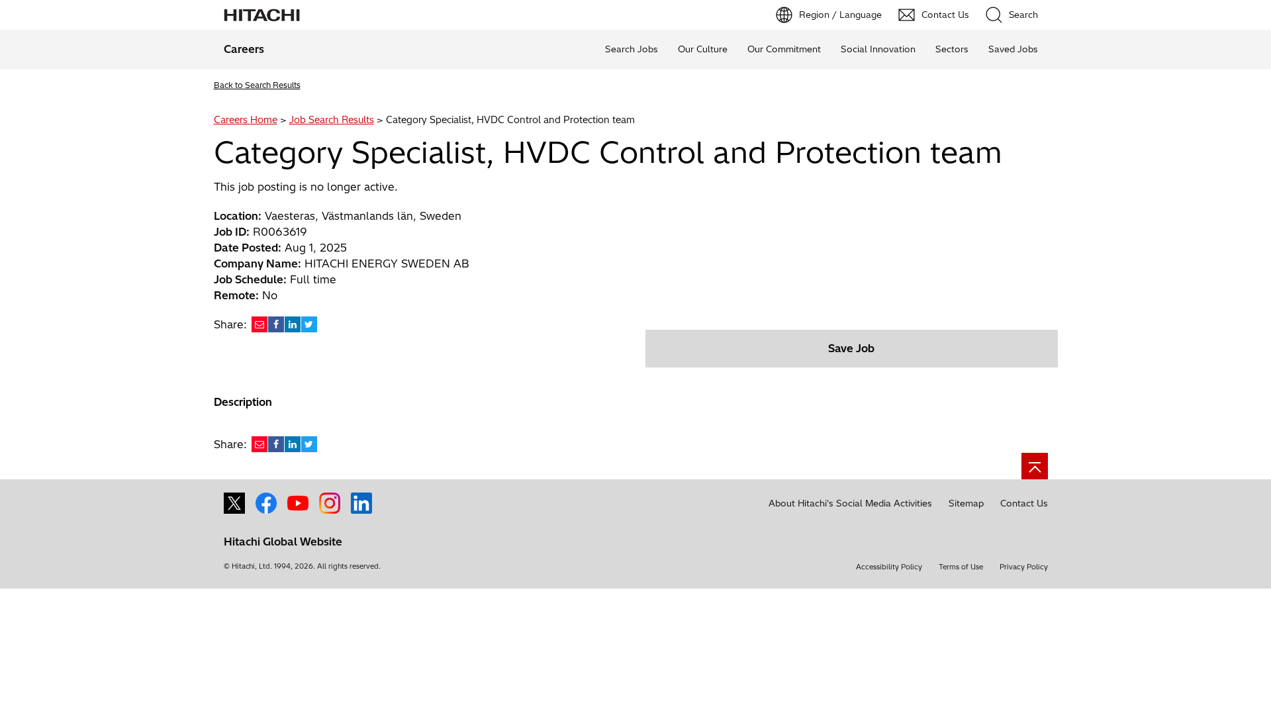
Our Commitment (784, 49)
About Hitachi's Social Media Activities (850, 503)
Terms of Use (961, 566)
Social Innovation (878, 49)
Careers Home (245, 120)
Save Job (851, 348)
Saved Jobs (1013, 49)
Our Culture (703, 49)
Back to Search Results (257, 85)
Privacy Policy (1024, 566)
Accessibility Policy (889, 566)
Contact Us (1024, 503)
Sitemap (966, 503)
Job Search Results (331, 120)
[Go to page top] (1034, 466)
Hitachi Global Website (283, 541)
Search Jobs (631, 49)
